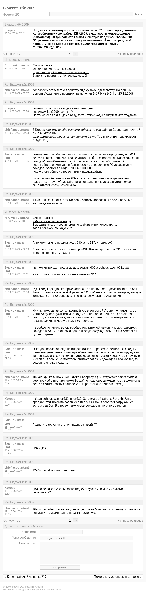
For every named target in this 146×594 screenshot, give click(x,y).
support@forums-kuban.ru (46, 589)
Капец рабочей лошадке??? (52, 228)
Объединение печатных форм (54, 68)
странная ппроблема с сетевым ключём (61, 72)
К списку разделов (130, 53)
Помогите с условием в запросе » (117, 576)
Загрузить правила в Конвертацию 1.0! (60, 75)
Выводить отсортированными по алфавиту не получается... (75, 224)
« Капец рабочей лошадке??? (25, 576)
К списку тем (12, 53)
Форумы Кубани (34, 586)
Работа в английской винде (52, 221)
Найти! (138, 14)
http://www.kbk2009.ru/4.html (52, 111)
